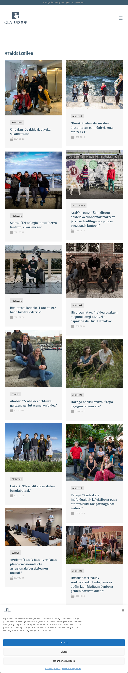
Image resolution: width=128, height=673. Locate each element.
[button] (123, 610)
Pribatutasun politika (71, 668)
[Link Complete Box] (33, 104)
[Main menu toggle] (121, 18)
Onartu (64, 642)
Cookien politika (52, 668)
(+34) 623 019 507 (75, 2)
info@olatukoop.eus (54, 2)
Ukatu (64, 651)
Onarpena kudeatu (64, 660)
